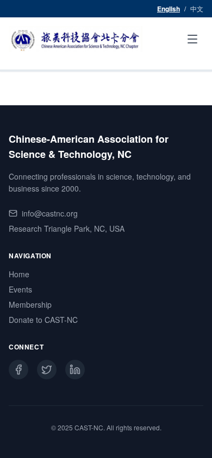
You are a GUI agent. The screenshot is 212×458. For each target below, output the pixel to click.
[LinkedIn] (75, 369)
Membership (30, 304)
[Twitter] (47, 369)
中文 (196, 8)
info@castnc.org (50, 213)
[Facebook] (18, 369)
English (168, 8)
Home (19, 274)
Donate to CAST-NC (43, 319)
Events (20, 289)
